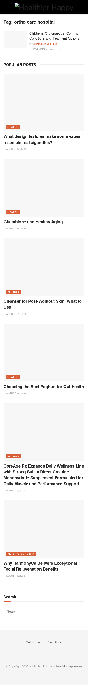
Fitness (13, 291)
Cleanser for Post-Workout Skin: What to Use (43, 304)
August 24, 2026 (16, 149)
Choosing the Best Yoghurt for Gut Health (44, 386)
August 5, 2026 (15, 490)
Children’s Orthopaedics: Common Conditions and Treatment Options (54, 36)
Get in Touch (34, 642)
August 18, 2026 (16, 393)
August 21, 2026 (16, 314)
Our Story (54, 642)
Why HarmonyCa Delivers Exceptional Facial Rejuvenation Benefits (40, 566)
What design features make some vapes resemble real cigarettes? (42, 139)
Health (13, 127)
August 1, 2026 (15, 575)
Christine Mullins (45, 44)
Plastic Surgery (21, 553)
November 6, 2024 (43, 49)
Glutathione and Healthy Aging (33, 222)
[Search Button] (79, 611)
